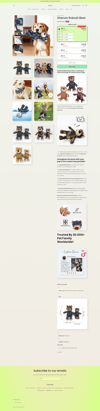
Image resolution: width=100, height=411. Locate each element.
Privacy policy (58, 388)
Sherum (22, 407)
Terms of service (58, 390)
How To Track (47, 388)
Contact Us (39, 388)
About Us (33, 388)
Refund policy (40, 390)
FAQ (53, 388)
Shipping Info (49, 390)
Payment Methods (68, 388)
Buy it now (72, 66)
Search (27, 388)
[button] (14, 5)
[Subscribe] (60, 378)
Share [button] (60, 352)
